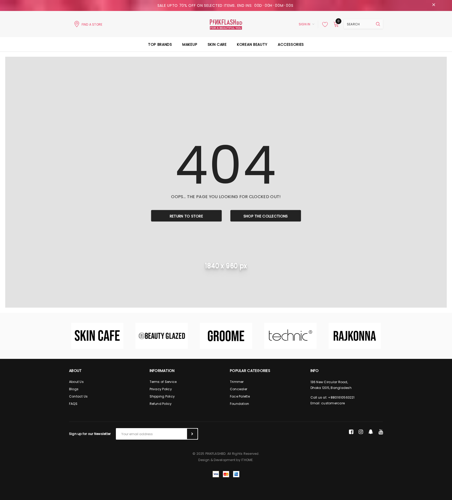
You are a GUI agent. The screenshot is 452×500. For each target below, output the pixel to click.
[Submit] (192, 434)
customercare (333, 403)
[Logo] (226, 24)
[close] (433, 5)
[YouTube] (380, 431)
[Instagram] (361, 431)
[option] (97, 336)
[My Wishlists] (323, 24)
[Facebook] (351, 431)
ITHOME (247, 460)
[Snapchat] (370, 431)
